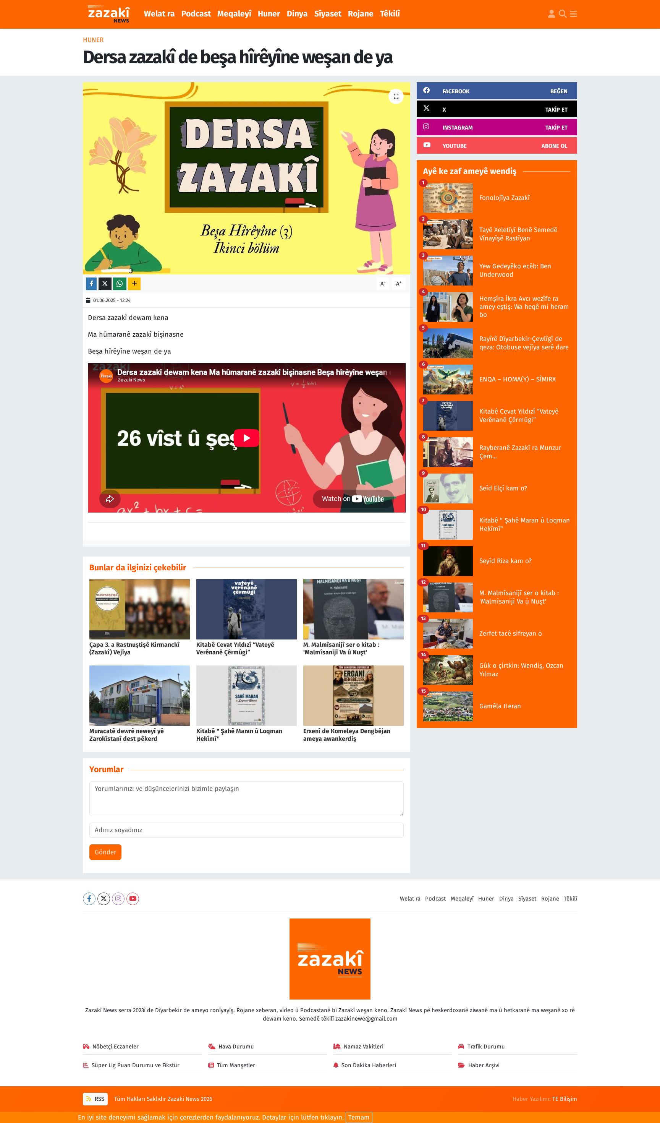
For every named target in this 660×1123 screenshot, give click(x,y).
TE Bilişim (564, 1098)
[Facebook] (89, 899)
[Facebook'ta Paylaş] (91, 284)
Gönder (105, 852)
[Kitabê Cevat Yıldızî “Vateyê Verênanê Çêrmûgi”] (246, 609)
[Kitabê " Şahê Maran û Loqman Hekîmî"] (246, 695)
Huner (269, 14)
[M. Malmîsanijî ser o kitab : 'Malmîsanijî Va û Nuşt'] (353, 609)
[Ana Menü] (573, 14)
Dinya (297, 14)
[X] (103, 899)
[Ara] (563, 14)
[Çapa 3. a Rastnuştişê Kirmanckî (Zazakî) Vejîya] (139, 609)
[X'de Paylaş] (105, 284)
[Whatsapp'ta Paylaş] (119, 284)
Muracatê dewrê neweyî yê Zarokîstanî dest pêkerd (126, 734)
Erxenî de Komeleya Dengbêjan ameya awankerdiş (346, 734)
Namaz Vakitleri (363, 1046)
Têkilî (390, 14)
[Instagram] (118, 899)
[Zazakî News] (108, 14)
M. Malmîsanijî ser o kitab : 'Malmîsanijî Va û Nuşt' (341, 648)
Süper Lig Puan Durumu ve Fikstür (136, 1065)
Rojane (361, 14)
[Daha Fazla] (134, 284)
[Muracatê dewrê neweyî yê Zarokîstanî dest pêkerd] (139, 695)
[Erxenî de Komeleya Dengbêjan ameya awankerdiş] (353, 695)
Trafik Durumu (486, 1046)
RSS (98, 1098)
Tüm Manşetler (236, 1065)
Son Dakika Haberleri (368, 1065)
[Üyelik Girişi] (551, 14)
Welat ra (159, 14)
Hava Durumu (236, 1046)
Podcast (196, 14)
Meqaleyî (234, 14)
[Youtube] (132, 899)
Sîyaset (327, 14)
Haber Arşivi (484, 1065)
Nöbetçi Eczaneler (115, 1046)
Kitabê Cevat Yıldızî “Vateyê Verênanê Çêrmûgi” (235, 648)
